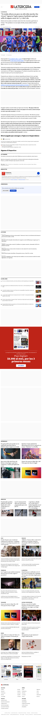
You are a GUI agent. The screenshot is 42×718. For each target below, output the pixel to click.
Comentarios (9, 55)
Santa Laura (26, 164)
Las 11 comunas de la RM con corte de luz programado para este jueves (21, 504)
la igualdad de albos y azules (15, 58)
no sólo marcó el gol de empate (17, 60)
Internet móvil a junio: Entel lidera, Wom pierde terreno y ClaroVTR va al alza (17, 253)
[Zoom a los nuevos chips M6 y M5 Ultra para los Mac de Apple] (31, 472)
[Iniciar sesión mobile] (40, 7)
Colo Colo (10, 164)
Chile (2, 538)
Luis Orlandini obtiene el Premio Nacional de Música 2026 (31, 623)
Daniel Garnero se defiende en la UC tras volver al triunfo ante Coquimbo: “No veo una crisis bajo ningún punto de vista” (31, 574)
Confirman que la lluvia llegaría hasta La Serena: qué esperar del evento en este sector (10, 597)
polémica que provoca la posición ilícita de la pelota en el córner (15, 85)
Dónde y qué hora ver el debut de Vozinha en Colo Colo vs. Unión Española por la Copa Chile (18, 286)
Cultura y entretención (27, 602)
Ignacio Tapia (30, 164)
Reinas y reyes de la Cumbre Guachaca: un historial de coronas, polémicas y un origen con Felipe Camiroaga (30, 606)
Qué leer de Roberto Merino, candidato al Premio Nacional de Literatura (30, 653)
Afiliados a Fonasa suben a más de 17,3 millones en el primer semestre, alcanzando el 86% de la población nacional (20, 245)
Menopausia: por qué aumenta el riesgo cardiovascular (30, 635)
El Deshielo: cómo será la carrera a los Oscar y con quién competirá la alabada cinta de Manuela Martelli (31, 628)
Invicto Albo (21, 164)
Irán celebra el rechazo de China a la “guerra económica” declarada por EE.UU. (10, 636)
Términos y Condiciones (14, 179)
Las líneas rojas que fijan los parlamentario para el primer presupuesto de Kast (30, 565)
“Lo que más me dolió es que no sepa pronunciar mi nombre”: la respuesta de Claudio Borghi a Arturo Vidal (18, 295)
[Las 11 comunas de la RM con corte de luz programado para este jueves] (21, 512)
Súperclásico (16, 164)
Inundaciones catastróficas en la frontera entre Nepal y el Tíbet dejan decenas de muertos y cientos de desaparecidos (10, 658)
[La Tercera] (6, 677)
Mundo (2, 633)
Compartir (3, 55)
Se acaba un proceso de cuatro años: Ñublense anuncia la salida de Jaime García (19, 156)
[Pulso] (17, 677)
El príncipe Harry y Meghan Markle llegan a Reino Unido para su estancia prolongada (9, 653)
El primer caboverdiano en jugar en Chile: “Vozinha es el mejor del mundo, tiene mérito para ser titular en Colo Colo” (18, 300)
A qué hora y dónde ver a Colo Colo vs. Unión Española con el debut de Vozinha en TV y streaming (35, 505)
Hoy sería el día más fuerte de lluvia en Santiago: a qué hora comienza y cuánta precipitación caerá (10, 464)
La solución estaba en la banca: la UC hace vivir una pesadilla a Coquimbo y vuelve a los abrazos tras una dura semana (18, 291)
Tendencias (3, 570)
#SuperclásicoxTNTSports (12, 142)
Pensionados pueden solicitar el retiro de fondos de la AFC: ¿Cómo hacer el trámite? (6, 505)
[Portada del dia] (21, 349)
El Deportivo (4, 11)
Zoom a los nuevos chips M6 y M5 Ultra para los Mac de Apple (31, 462)
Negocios (24, 538)
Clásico (35, 164)
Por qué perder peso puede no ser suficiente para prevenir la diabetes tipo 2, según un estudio (10, 445)
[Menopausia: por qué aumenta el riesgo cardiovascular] (31, 644)
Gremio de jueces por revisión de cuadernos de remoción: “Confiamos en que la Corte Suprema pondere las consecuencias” (10, 542)
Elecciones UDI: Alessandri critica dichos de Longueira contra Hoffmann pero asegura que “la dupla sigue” (20, 241)
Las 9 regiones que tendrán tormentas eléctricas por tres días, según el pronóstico (10, 573)
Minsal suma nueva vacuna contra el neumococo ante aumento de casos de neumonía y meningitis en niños (19, 249)
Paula (23, 633)
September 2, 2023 (17, 147)
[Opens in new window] (28, 677)
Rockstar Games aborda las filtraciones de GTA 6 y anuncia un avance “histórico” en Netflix (31, 445)
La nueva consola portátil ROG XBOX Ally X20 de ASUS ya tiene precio (10, 628)
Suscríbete (13, 190)
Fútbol (6, 164)
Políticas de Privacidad (22, 179)
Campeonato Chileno (5, 165)
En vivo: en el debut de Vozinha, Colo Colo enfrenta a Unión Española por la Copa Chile (18, 281)
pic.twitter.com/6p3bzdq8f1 (7, 146)
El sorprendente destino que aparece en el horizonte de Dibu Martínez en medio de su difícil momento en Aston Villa (18, 305)
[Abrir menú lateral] (2, 7)
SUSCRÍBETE (21, 365)
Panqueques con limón (26, 656)
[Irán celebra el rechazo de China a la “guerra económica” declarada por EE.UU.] (10, 644)
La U (13, 164)
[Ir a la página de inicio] (21, 7)
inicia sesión (6, 190)
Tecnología (3, 602)
